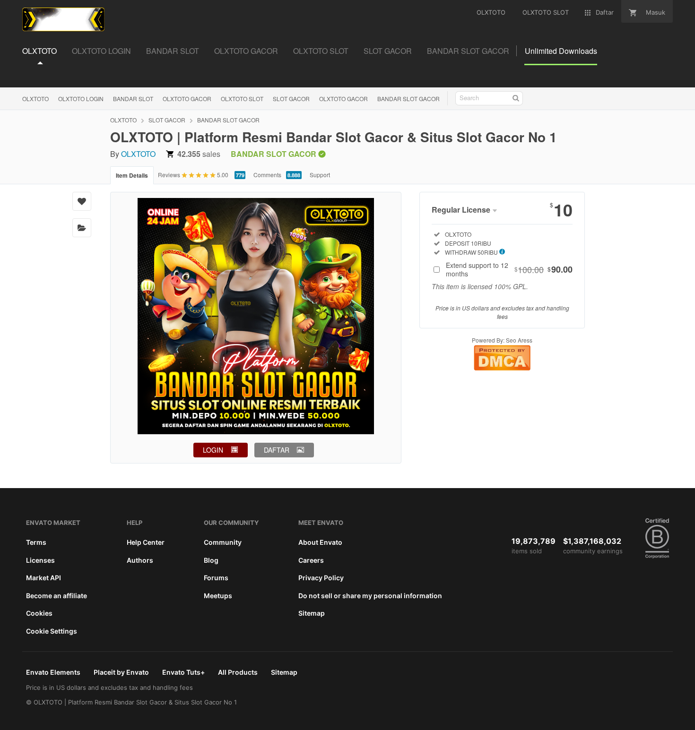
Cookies (39, 613)
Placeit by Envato (121, 672)
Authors (140, 560)
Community (223, 542)
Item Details (132, 175)
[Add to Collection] (81, 227)
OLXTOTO (35, 98)
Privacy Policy (321, 578)
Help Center (146, 542)
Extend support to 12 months (509, 269)
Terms (36, 542)
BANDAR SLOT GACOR (408, 98)
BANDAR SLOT (133, 98)
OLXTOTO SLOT (242, 98)
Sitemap (311, 613)
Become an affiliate (56, 596)
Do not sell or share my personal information (370, 596)
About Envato (320, 542)
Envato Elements (53, 672)
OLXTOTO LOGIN (81, 98)
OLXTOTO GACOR (187, 98)
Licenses (40, 560)
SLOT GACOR (291, 98)
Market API (43, 578)
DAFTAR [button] (276, 450)
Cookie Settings (51, 631)
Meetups (218, 596)
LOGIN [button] (213, 450)
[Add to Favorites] (81, 201)
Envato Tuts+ (183, 672)
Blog (211, 560)
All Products (238, 672)
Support (320, 175)
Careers (311, 560)
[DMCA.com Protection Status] (502, 368)
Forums (216, 578)
